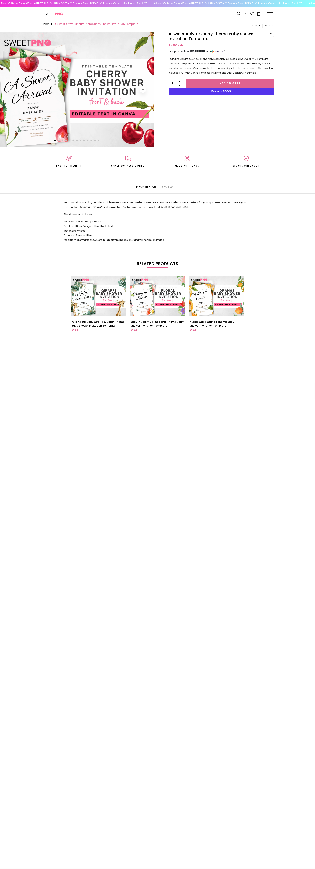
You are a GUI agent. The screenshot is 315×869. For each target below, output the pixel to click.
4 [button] (66, 140)
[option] (77, 89)
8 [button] (80, 140)
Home (46, 24)
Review (167, 187)
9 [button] (84, 140)
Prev (257, 26)
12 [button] (95, 140)
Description (146, 187)
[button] (221, 51)
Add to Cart (230, 83)
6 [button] (73, 140)
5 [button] (69, 140)
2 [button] (59, 140)
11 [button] (91, 140)
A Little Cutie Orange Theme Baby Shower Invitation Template (211, 324)
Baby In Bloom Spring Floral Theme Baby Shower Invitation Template (157, 324)
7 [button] (77, 140)
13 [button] (98, 140)
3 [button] (62, 140)
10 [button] (87, 140)
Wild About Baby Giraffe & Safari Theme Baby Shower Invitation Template (97, 324)
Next (267, 26)
